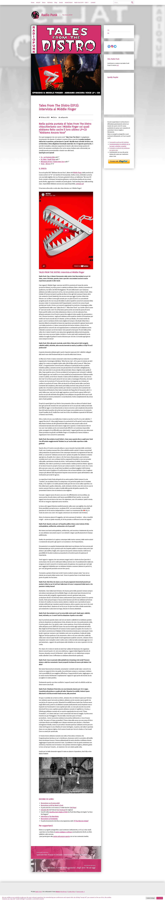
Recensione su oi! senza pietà (50, 803)
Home (32, 2)
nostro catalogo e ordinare (63, 832)
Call (118, 65)
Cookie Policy (71, 891)
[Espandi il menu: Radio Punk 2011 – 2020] (88, 2)
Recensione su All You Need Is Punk (52, 805)
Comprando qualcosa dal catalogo (118, 142)
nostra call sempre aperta (61, 836)
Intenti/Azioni (68, 2)
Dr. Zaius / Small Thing (48, 159)
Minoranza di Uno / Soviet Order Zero (53, 161)
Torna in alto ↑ (80, 891)
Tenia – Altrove (45, 164)
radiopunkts (64, 117)
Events (61, 2)
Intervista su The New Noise (50, 816)
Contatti (93, 2)
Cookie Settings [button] (151, 898)
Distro (43, 2)
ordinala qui (79, 184)
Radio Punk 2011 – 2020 (81, 2)
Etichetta (49, 2)
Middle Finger (77, 172)
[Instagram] (112, 46)
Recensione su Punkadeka (49, 819)
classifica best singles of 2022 (58, 812)
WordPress (63, 891)
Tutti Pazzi (73, 807)
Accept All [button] (159, 898)
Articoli (38, 2)
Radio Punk (49, 15)
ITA (108, 30)
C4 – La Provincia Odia (48, 157)
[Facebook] (109, 46)
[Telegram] (115, 46)
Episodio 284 (45, 810)
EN (108, 33)
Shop (55, 2)
